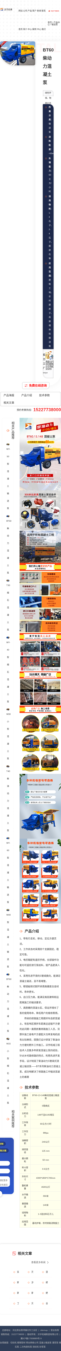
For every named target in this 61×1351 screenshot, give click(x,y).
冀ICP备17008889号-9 (31, 1338)
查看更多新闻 (38, 1262)
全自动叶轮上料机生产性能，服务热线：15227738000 (47, 1303)
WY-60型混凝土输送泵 (7, 872)
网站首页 (21, 19)
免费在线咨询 (38, 385)
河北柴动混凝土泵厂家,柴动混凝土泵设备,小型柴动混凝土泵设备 (32, 1272)
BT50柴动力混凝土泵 (7, 547)
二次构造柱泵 (26, 1347)
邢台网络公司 (32, 1342)
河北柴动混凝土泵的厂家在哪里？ (32, 1303)
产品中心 (30, 19)
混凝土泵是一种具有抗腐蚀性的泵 (47, 1272)
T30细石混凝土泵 (7, 607)
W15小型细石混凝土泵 (7, 1073)
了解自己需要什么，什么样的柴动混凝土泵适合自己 (18, 1303)
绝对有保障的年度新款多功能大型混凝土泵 (47, 1293)
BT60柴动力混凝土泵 (7, 1005)
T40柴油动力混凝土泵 (7, 801)
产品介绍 (26, 395)
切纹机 (13, 1342)
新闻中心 (39, 19)
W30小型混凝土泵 (7, 736)
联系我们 (44, 19)
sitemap (44, 1330)
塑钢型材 (21, 1342)
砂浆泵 (42, 1347)
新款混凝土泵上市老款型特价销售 (32, 1293)
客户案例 (34, 19)
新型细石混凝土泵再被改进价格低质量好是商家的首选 (18, 1293)
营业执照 (55, 1330)
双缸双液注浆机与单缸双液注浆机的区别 (18, 1272)
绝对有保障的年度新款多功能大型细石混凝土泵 (47, 1282)
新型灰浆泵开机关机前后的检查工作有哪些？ (18, 1282)
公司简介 (25, 19)
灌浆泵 (55, 1342)
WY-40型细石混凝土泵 (7, 672)
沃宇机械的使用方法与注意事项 (32, 1282)
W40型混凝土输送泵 (7, 941)
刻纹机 (36, 1347)
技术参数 (44, 395)
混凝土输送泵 (45, 1342)
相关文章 (9, 402)
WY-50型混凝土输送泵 (7, 478)
